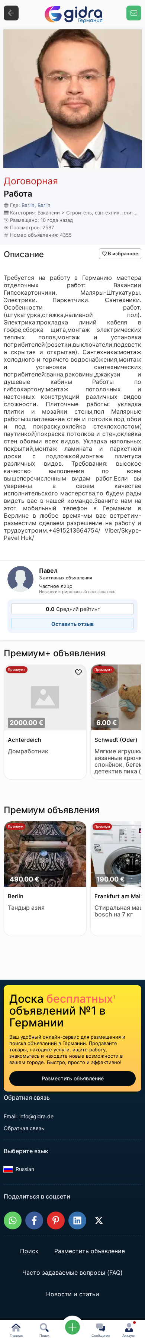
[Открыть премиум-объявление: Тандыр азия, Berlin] (45, 855)
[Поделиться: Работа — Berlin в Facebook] (34, 1220)
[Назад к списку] (11, 13)
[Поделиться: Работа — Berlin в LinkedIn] (77, 1220)
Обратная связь (24, 1128)
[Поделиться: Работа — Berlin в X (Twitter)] (99, 1220)
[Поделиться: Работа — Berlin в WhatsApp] (13, 1220)
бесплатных (80, 998)
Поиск (29, 1251)
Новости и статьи (72, 1294)
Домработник (28, 751)
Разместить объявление (73, 1078)
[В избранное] (78, 672)
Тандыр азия (26, 907)
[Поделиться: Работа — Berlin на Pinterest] (56, 1220)
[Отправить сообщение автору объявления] (133, 13)
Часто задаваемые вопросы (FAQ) (72, 1273)
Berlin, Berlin (36, 205)
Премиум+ (17, 669)
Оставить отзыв (72, 624)
